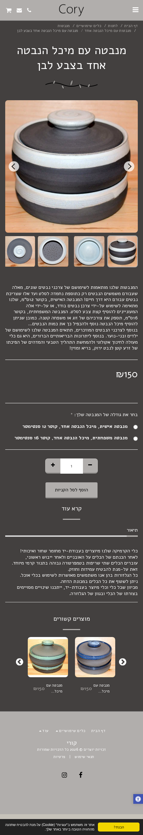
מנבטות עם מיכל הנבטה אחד (108, 30)
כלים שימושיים (88, 25)
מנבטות (64, 25)
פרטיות (59, 756)
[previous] (129, 166)
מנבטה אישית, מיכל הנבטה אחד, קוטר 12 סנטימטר (75, 426)
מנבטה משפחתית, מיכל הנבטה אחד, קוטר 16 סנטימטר (71, 438)
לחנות (113, 25)
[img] (95, 657)
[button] (135, 10)
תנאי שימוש (84, 756)
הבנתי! (119, 826)
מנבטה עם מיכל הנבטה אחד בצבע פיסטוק (54, 689)
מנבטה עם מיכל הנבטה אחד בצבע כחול (101, 689)
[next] (14, 166)
